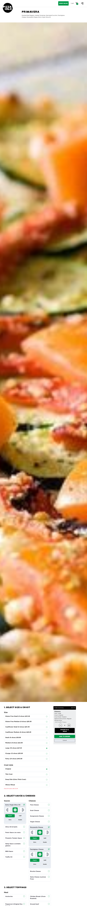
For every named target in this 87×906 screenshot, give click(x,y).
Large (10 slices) (13, 748)
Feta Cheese (34, 805)
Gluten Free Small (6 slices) (17, 716)
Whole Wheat (10, 785)
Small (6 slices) (13, 737)
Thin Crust (8, 774)
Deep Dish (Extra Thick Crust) (15, 779)
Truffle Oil (8, 857)
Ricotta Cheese (35, 871)
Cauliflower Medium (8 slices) (18, 732)
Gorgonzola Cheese (37, 816)
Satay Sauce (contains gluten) (13, 844)
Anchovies (9, 896)
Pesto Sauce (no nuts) (13, 832)
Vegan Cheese (35, 821)
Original (8, 769)
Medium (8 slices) (14, 743)
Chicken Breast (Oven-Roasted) (38, 897)
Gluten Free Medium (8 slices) (18, 721)
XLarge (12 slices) (14, 753)
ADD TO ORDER (64, 736)
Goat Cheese (34, 810)
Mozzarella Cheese (36, 827)
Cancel (65, 740)
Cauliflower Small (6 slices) (17, 727)
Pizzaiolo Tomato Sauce (13, 838)
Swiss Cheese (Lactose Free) (38, 878)
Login (72, 3)
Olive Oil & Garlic (11, 827)
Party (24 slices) (13, 758)
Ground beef (34, 904)
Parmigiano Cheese (37, 849)
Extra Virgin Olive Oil (12, 805)
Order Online (63, 3)
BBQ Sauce (9, 851)
